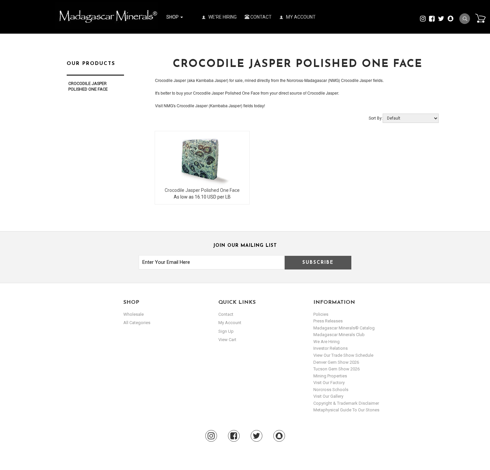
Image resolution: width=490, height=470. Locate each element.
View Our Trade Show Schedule (343, 355)
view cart (227, 339)
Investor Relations (330, 348)
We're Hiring (222, 17)
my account (229, 322)
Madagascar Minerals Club (339, 334)
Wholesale (133, 314)
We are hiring (326, 341)
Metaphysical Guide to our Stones (346, 409)
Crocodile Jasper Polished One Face (202, 190)
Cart (480, 18)
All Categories (136, 322)
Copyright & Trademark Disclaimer (346, 403)
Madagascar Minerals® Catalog (344, 327)
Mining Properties (330, 375)
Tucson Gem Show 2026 (336, 368)
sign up (226, 331)
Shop (173, 17)
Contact (260, 17)
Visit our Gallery (328, 396)
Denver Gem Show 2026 (336, 362)
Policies (320, 314)
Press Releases (328, 320)
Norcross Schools (330, 389)
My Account (300, 17)
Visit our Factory (329, 382)
